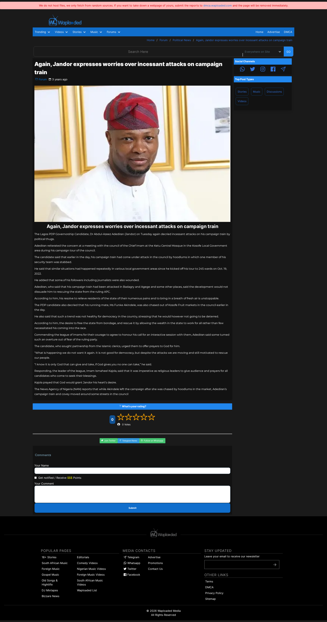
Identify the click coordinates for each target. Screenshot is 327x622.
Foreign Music (51, 568)
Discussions (274, 91)
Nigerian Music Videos (91, 568)
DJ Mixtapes (50, 590)
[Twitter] (253, 69)
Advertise (154, 557)
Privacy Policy (214, 593)
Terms (209, 581)
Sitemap (210, 599)
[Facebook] (273, 69)
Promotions (155, 563)
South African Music (55, 563)
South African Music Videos (90, 582)
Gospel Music (50, 574)
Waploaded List (87, 590)
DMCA (288, 32)
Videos (242, 101)
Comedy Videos (87, 563)
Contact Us (155, 568)
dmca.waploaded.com (217, 5)
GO (288, 51)
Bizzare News (50, 596)
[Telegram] (283, 69)
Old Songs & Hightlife (50, 582)
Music (256, 91)
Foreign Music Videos (91, 574)
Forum (42, 79)
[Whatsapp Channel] (242, 69)
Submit (132, 508)
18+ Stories (49, 557)
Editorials (83, 557)
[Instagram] (263, 69)
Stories (242, 91)
